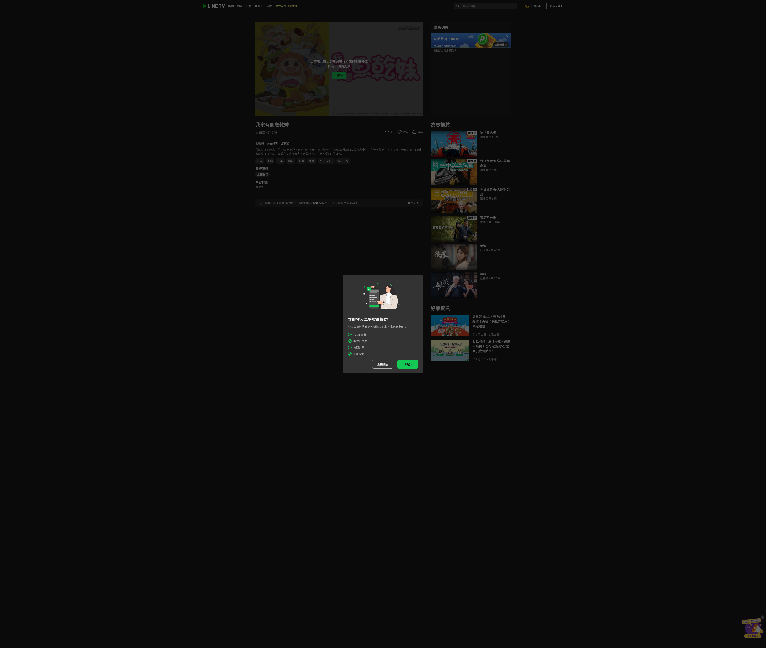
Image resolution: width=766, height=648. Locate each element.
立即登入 (407, 364)
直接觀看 (382, 364)
